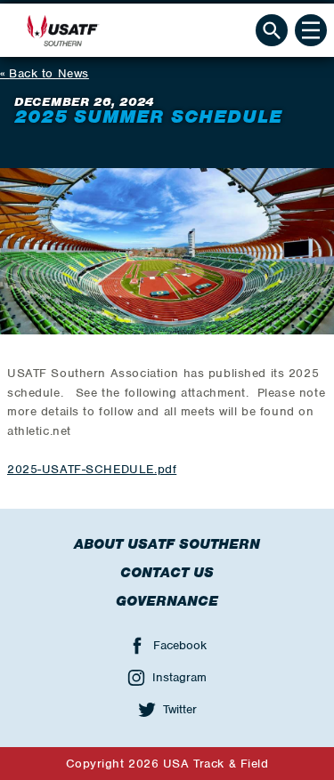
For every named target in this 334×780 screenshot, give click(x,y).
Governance (167, 601)
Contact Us (167, 573)
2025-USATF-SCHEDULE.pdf (91, 469)
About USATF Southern (167, 544)
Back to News (49, 73)
